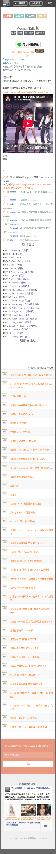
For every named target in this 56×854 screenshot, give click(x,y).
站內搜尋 (36, 3)
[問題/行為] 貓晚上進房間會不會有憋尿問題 (31, 375)
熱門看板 (29, 33)
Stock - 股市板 (18, 297)
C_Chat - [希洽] (18, 275)
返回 (28, 56)
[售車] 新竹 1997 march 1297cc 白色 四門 (29, 450)
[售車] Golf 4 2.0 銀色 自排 (23, 587)
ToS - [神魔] (16, 265)
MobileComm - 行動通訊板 (24, 290)
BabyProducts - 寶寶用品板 (24, 326)
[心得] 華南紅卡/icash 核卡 (22, 630)
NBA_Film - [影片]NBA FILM (26, 308)
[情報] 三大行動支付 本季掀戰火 (25, 657)
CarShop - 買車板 (20, 329)
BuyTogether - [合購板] (22, 293)
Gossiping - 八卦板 (19, 250)
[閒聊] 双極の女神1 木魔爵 (23, 441)
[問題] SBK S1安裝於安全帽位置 (25, 503)
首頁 (14, 52)
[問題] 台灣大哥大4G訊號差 (23, 718)
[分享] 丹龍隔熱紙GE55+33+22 (25, 414)
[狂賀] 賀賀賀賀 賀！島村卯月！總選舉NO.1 (31, 468)
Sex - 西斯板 (18, 333)
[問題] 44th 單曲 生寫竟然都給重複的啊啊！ (31, 621)
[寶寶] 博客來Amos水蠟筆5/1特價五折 (28, 666)
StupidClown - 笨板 (21, 315)
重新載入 (40, 33)
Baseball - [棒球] (19, 283)
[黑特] (13, 495)
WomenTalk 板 (28, 28)
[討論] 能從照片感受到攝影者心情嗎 (27, 459)
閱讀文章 (14, 486)
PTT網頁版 (20, 3)
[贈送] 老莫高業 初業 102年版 (24, 648)
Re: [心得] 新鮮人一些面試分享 (25, 675)
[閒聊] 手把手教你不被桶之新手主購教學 (30, 569)
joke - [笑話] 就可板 (20, 279)
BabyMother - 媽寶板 (22, 322)
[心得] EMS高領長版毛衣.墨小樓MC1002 (29, 405)
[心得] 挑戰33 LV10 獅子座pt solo (26, 561)
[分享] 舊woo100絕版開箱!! (23, 512)
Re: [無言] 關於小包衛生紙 (22, 521)
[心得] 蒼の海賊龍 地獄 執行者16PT (27, 543)
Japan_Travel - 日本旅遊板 (24, 319)
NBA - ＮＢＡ (17, 257)
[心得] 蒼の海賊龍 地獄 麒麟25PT (26, 684)
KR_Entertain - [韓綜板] (23, 311)
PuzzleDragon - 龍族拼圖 (22, 272)
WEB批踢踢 (29, 838)
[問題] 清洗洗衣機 (18, 423)
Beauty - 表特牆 (19, 337)
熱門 (50, 3)
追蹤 (13, 33)
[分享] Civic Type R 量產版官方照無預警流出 (31, 579)
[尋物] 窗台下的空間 (20, 432)
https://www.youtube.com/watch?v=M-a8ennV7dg (26, 92)
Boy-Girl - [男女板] (21, 300)
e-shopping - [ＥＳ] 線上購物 (25, 304)
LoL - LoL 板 (17, 254)
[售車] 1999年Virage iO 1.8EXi (24, 552)
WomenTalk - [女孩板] (21, 261)
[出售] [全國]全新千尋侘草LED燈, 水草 (28, 727)
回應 (20, 33)
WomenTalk (26, 52)
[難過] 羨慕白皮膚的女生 (22, 477)
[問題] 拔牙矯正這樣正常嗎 (23, 639)
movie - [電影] (17, 268)
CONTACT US (41, 838)
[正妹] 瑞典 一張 (18, 396)
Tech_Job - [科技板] (21, 286)
